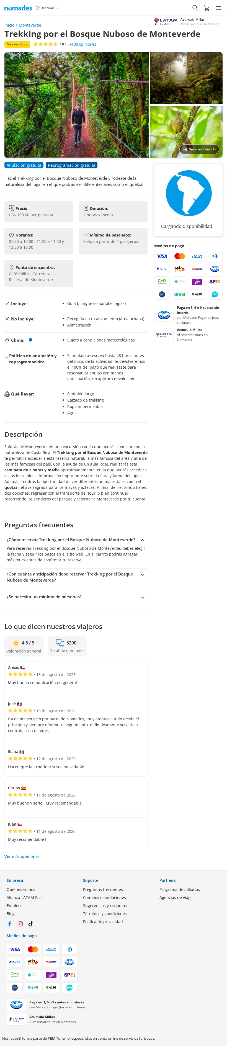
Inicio (9, 25)
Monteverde (30, 25)
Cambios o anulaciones (104, 897)
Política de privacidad (103, 921)
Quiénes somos (21, 889)
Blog (11, 913)
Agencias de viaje (175, 897)
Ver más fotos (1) (202, 149)
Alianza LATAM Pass (25, 897)
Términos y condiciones (105, 913)
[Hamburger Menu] (218, 8)
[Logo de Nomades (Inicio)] (19, 7)
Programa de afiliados (179, 889)
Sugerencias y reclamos (105, 905)
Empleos (14, 905)
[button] (206, 7)
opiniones (82, 44)
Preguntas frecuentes (103, 889)
